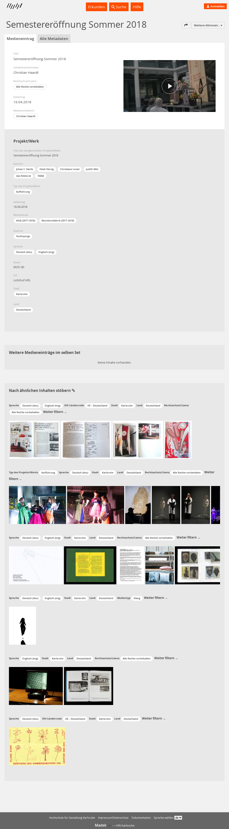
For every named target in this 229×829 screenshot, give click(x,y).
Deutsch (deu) (24, 252)
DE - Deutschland (97, 405)
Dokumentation (141, 818)
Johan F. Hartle (24, 169)
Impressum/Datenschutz (113, 818)
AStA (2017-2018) (25, 220)
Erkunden (96, 6)
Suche (120, 6)
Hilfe (137, 6)
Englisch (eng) (46, 252)
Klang (137, 598)
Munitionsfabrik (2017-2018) (58, 220)
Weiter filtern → (55, 412)
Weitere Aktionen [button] (206, 25)
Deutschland (23, 309)
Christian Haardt (25, 116)
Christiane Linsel (69, 169)
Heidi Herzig (47, 169)
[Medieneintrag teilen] (186, 25)
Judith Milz (92, 169)
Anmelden (217, 6)
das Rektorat (23, 175)
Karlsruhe (22, 294)
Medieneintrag (20, 38)
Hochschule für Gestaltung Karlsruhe (72, 818)
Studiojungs (23, 236)
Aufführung (23, 191)
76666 (40, 175)
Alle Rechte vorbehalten (30, 86)
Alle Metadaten (54, 38)
